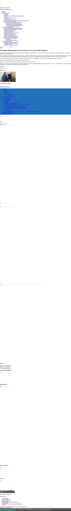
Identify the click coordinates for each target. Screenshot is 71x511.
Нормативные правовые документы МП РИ (14, 24)
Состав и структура (5, 13)
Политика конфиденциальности (5, 494)
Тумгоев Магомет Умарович (5, 83)
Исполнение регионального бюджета (10, 37)
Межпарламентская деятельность (12, 40)
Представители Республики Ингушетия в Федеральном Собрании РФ (16, 20)
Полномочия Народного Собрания (10, 21)
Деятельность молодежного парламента (13, 23)
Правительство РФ (5, 501)
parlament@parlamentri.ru (6, 368)
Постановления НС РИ (8, 31)
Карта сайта (2, 507)
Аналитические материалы (7, 41)
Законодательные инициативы (9, 33)
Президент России (5, 498)
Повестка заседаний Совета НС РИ (10, 35)
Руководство (6, 14)
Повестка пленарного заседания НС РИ (11, 36)
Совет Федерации (5, 499)
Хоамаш (3, 12)
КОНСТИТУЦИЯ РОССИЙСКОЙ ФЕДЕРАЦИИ (13, 28)
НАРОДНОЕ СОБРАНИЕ (4, 7)
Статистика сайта (8, 507)
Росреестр (4, 504)
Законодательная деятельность (7, 27)
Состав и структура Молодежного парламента (14, 25)
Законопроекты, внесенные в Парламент (11, 32)
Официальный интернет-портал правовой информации (12, 503)
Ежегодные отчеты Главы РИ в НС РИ (11, 42)
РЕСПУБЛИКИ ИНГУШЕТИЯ (5, 9)
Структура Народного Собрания (10, 19)
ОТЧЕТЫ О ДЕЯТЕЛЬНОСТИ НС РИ (11, 43)
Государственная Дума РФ (6, 500)
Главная (3, 11)
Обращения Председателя (5, 86)
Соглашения (8, 39)
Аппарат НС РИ (7, 18)
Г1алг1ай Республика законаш (9, 30)
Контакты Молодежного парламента (12, 26)
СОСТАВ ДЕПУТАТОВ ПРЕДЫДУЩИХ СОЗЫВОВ (13, 15)
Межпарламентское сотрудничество (10, 38)
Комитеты (6, 16)
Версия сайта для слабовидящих (8, 491)
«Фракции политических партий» (10, 17)
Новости (1, 47)
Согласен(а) (2, 510)
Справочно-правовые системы (9, 34)
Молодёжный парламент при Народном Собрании (13, 22)
